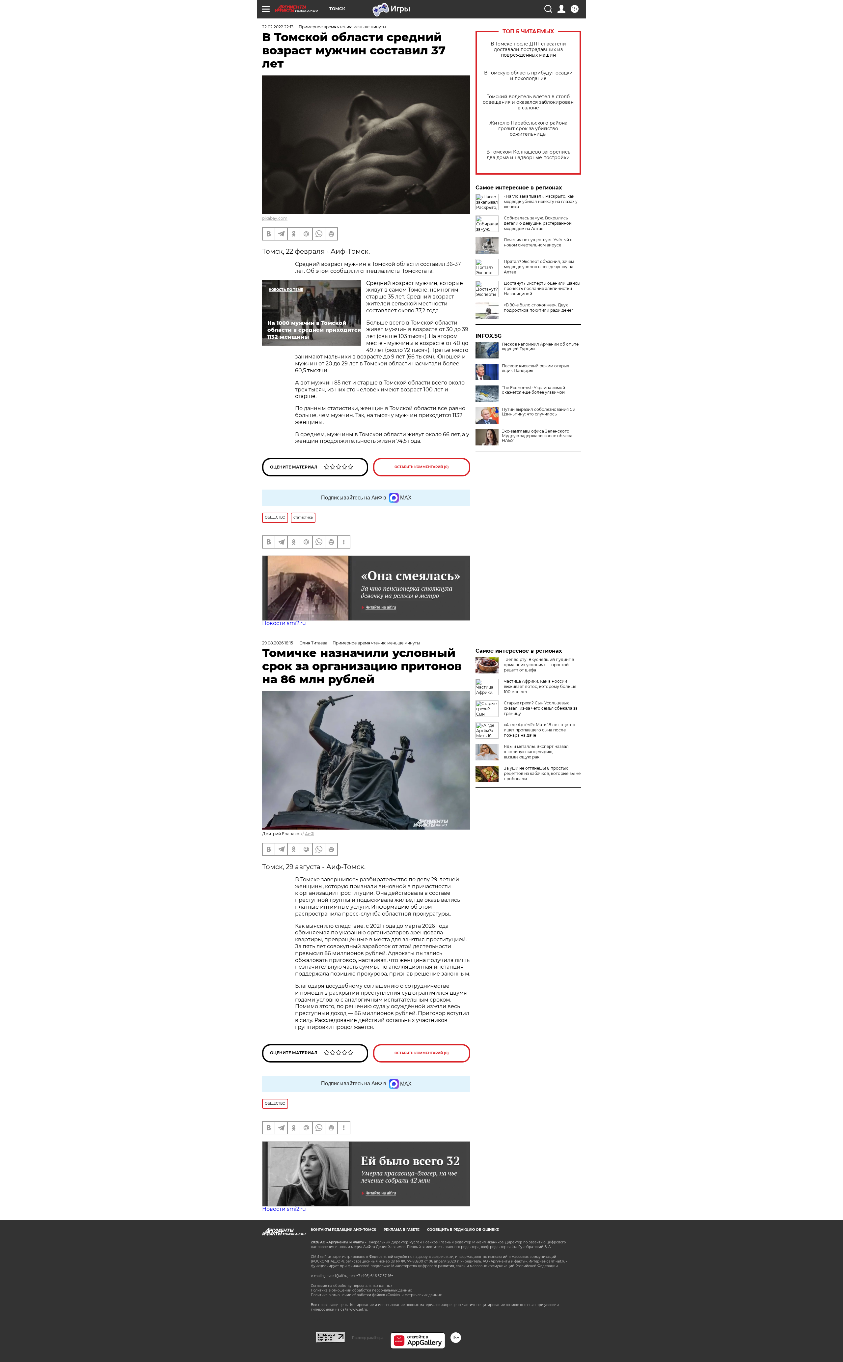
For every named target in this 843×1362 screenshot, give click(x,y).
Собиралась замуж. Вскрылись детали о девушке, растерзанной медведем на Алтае (538, 223)
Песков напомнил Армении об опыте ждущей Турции (540, 346)
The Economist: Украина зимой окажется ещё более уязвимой (533, 390)
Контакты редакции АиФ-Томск (343, 1230)
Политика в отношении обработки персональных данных (361, 1290)
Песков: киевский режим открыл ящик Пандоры (535, 368)
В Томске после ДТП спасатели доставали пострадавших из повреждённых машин (528, 49)
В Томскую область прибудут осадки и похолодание (528, 75)
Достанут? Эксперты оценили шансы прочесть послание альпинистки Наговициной (542, 288)
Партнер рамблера (367, 1338)
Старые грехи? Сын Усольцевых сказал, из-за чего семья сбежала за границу (541, 708)
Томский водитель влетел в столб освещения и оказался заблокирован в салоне (528, 102)
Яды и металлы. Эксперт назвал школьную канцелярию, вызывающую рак (536, 751)
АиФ (309, 833)
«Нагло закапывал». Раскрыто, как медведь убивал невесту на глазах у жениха (541, 201)
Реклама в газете (402, 1230)
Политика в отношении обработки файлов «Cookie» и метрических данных (376, 1295)
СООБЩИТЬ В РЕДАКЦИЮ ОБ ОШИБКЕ (463, 1230)
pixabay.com (274, 218)
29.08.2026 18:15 (277, 642)
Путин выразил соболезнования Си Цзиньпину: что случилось (538, 411)
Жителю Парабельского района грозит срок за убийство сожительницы (528, 128)
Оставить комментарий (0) (421, 467)
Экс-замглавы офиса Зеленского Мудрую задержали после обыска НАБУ (537, 436)
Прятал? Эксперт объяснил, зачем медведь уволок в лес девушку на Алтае (539, 266)
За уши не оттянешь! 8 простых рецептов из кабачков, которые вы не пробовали (542, 773)
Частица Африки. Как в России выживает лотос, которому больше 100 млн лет (540, 686)
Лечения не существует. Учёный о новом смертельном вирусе (538, 242)
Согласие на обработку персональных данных (351, 1286)
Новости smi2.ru (284, 623)
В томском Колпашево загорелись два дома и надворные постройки (528, 154)
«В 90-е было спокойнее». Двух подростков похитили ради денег (538, 307)
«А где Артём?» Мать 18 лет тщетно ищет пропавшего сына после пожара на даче (539, 730)
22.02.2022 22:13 (277, 26)
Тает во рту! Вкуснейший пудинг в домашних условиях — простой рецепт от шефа (539, 664)
